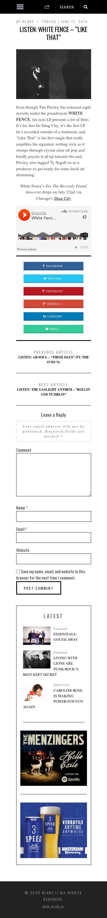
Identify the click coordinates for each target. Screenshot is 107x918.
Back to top (52, 906)
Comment (23, 450)
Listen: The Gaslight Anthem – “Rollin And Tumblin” (53, 389)
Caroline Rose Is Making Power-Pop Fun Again (53, 699)
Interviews (62, 684)
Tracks (48, 21)
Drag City (62, 198)
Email (54, 329)
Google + (54, 304)
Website (22, 550)
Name (21, 508)
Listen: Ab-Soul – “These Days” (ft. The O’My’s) (53, 356)
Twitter (54, 278)
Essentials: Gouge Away (66, 637)
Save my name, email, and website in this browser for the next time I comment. (50, 574)
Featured (60, 628)
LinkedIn (54, 316)
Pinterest (54, 291)
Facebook (54, 266)
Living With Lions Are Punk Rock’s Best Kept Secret (50, 666)
